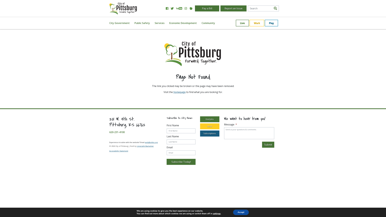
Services (160, 23)
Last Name (173, 136)
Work (257, 23)
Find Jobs (210, 119)
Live (242, 23)
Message (230, 124)
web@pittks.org (151, 142)
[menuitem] (121, 23)
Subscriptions (209, 133)
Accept (241, 212)
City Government (119, 23)
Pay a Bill (207, 8)
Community (208, 23)
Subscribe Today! (181, 162)
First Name (173, 125)
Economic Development (183, 23)
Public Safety (142, 23)
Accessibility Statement (118, 151)
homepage (179, 92)
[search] (275, 8)
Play (271, 23)
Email (170, 147)
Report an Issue (233, 8)
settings (217, 213)
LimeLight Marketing (145, 146)
